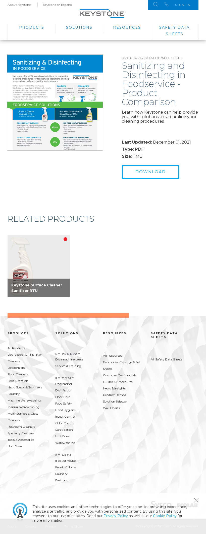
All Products (16, 348)
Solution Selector (115, 401)
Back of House (65, 460)
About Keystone (19, 5)
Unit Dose (15, 446)
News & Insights (114, 388)
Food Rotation (18, 381)
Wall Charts (111, 408)
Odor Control (65, 423)
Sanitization (64, 429)
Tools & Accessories (21, 440)
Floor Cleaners (18, 374)
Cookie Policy (165, 516)
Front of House (65, 467)
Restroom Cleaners (21, 426)
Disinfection (63, 390)
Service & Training (68, 366)
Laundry (14, 394)
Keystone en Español (58, 5)
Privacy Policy (116, 516)
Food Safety (63, 403)
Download (150, 172)
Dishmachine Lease (69, 359)
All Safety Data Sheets (166, 359)
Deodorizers (16, 368)
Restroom (62, 480)
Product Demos (114, 395)
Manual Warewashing (23, 407)
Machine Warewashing (24, 400)
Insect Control (65, 416)
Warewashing (65, 443)
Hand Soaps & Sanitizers (25, 387)
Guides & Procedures (117, 382)
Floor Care (62, 397)
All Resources (112, 355)
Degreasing (63, 384)
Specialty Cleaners (21, 433)
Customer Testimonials (119, 375)
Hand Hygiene (65, 410)
